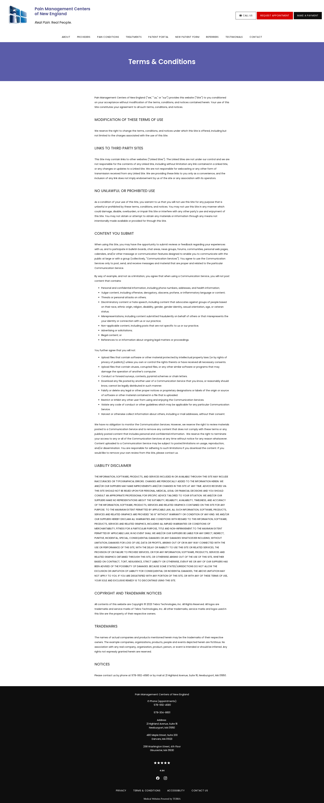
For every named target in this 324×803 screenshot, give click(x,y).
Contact (256, 37)
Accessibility (176, 790)
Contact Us (200, 790)
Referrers (212, 37)
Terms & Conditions (146, 790)
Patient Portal (158, 37)
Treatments (134, 37)
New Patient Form (187, 37)
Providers (83, 37)
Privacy (121, 790)
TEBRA (177, 799)
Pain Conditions (108, 37)
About (66, 37)
